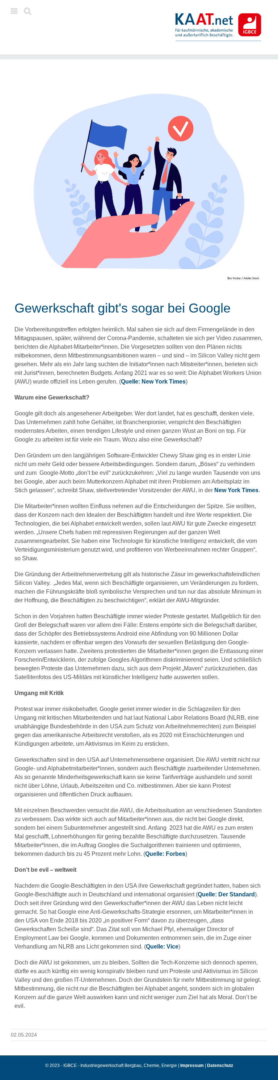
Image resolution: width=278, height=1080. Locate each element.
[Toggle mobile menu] (14, 11)
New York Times (236, 490)
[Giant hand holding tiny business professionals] (139, 181)
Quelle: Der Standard (226, 894)
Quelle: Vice (162, 946)
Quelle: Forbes (165, 854)
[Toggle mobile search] (27, 11)
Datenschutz (220, 1065)
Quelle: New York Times (153, 381)
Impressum (192, 1065)
